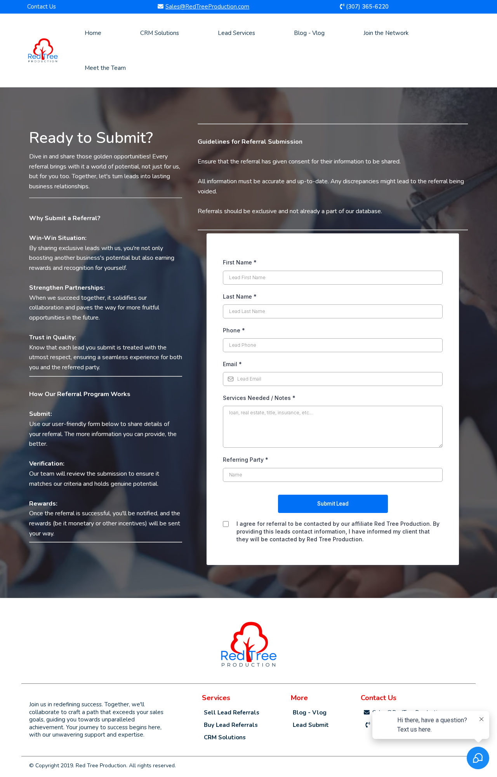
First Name (240, 262)
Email (232, 364)
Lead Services (236, 33)
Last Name (240, 296)
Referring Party (245, 459)
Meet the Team (105, 68)
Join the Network (385, 33)
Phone (234, 330)
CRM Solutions (159, 33)
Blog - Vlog (309, 33)
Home (93, 33)
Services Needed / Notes (259, 398)
